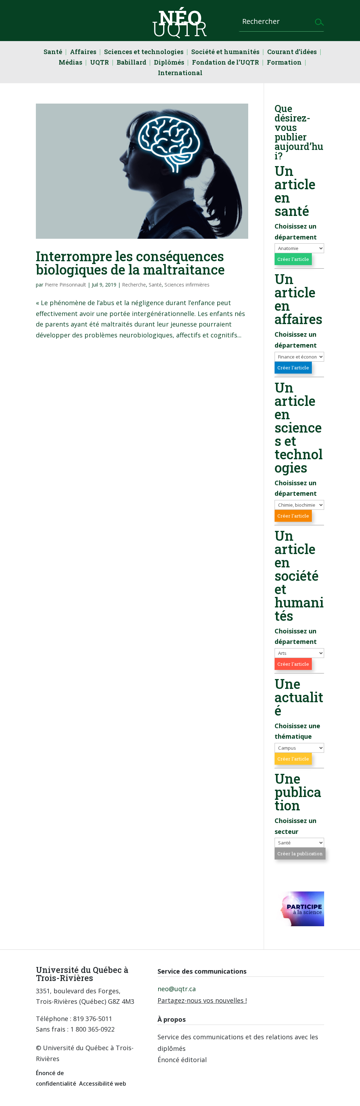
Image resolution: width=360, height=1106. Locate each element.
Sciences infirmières (187, 284)
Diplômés (169, 63)
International (180, 73)
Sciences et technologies (144, 52)
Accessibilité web (102, 1083)
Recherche (134, 284)
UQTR (99, 63)
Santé (53, 52)
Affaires (83, 52)
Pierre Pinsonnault (65, 284)
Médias (70, 63)
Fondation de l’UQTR (225, 63)
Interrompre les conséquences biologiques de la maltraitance (130, 262)
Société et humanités (225, 52)
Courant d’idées (292, 52)
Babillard (131, 63)
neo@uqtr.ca (177, 989)
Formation (284, 63)
